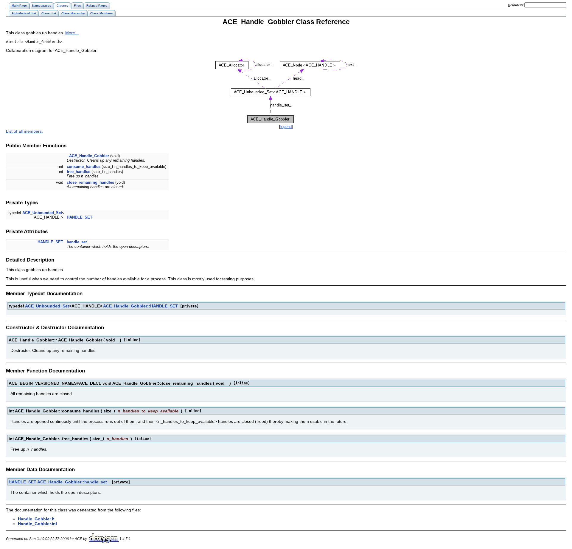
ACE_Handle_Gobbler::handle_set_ (73, 482)
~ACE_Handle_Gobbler (88, 156)
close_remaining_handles (90, 182)
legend (286, 126)
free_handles (78, 171)
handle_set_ (78, 242)
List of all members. (24, 131)
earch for (516, 5)
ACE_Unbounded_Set (42, 213)
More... (72, 32)
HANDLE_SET (79, 217)
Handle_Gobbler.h (36, 518)
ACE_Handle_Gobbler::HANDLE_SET (140, 306)
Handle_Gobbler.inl (37, 523)
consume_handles (83, 166)
